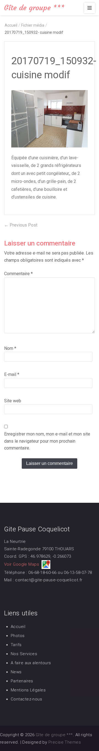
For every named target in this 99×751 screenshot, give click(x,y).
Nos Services (24, 653)
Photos (18, 635)
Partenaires (22, 681)
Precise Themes (64, 742)
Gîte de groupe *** (34, 7)
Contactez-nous (26, 699)
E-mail (11, 374)
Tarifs (16, 644)
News (16, 671)
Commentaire (18, 273)
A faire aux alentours (31, 662)
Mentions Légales (28, 690)
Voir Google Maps (23, 564)
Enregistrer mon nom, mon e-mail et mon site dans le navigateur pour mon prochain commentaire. (47, 441)
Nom (10, 348)
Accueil (18, 626)
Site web (12, 400)
